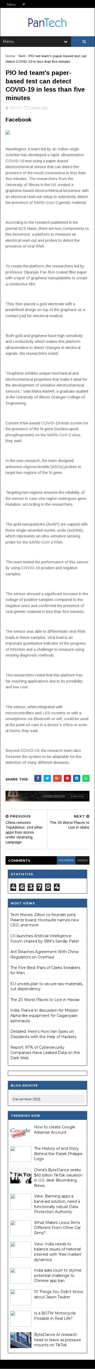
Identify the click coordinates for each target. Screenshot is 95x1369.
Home (10, 56)
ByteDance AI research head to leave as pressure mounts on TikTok (57, 1339)
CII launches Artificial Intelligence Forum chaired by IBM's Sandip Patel (44, 938)
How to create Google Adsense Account (54, 1130)
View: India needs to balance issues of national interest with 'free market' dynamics (58, 1252)
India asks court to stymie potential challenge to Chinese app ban (58, 1275)
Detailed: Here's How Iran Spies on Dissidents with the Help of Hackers (43, 1034)
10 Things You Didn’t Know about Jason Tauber (58, 1294)
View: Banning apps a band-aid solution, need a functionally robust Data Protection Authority (57, 1204)
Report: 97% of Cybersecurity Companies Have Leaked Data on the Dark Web (45, 1052)
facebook (66, 860)
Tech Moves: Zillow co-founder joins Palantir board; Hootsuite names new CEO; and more (44, 919)
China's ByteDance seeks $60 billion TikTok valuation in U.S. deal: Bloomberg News (58, 1178)
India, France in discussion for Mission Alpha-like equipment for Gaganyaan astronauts (44, 1015)
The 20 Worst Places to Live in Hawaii (44, 999)
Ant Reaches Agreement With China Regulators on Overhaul (44, 954)
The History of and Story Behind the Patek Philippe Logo (58, 1153)
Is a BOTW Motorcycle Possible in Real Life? (55, 1316)
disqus (82, 860)
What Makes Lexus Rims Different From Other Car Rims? (57, 1227)
